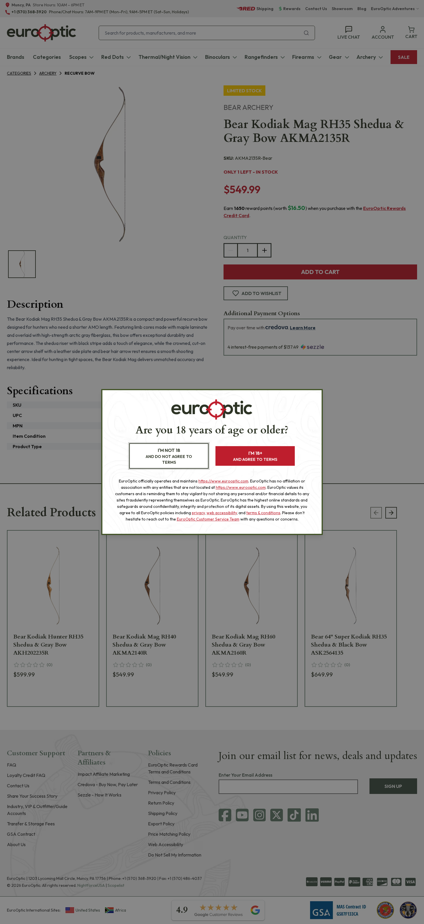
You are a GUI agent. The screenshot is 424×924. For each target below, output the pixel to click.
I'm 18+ (255, 456)
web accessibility (222, 512)
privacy (198, 512)
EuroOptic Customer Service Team (208, 519)
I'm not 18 (169, 456)
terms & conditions (263, 512)
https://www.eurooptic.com (223, 481)
